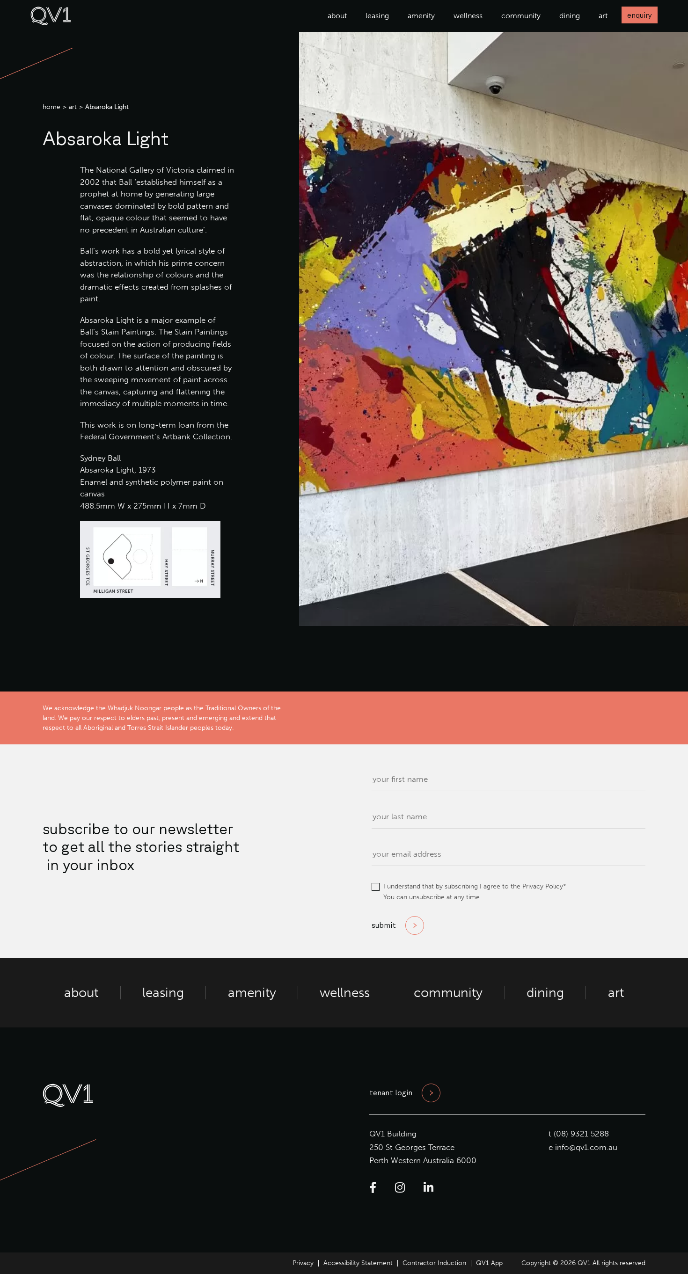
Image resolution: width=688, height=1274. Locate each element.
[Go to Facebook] (372, 1187)
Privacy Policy (542, 886)
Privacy (303, 1263)
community (521, 15)
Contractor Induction (434, 1263)
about (337, 15)
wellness (468, 15)
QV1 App (489, 1263)
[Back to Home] (50, 22)
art (603, 15)
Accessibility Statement (358, 1263)
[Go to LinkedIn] (428, 1187)
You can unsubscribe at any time (431, 897)
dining (569, 15)
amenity (421, 15)
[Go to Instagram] (400, 1187)
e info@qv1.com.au (583, 1147)
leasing (377, 15)
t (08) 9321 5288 (579, 1133)
